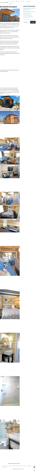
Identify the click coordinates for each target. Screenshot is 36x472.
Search (32, 22)
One (4, 93)
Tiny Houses (11, 1)
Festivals (22, 1)
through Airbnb (8, 31)
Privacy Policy (29, 465)
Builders (17, 1)
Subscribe (11, 3)
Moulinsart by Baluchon (28, 16)
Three (8, 93)
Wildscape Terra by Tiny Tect (29, 11)
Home (3, 465)
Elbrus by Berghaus (27, 13)
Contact (24, 465)
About (21, 465)
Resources (28, 1)
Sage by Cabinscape (27, 15)
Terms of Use (4, 467)
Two (6, 93)
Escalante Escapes (11, 26)
